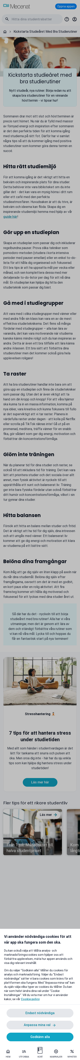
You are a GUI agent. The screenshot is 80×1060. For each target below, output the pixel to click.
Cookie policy (30, 999)
